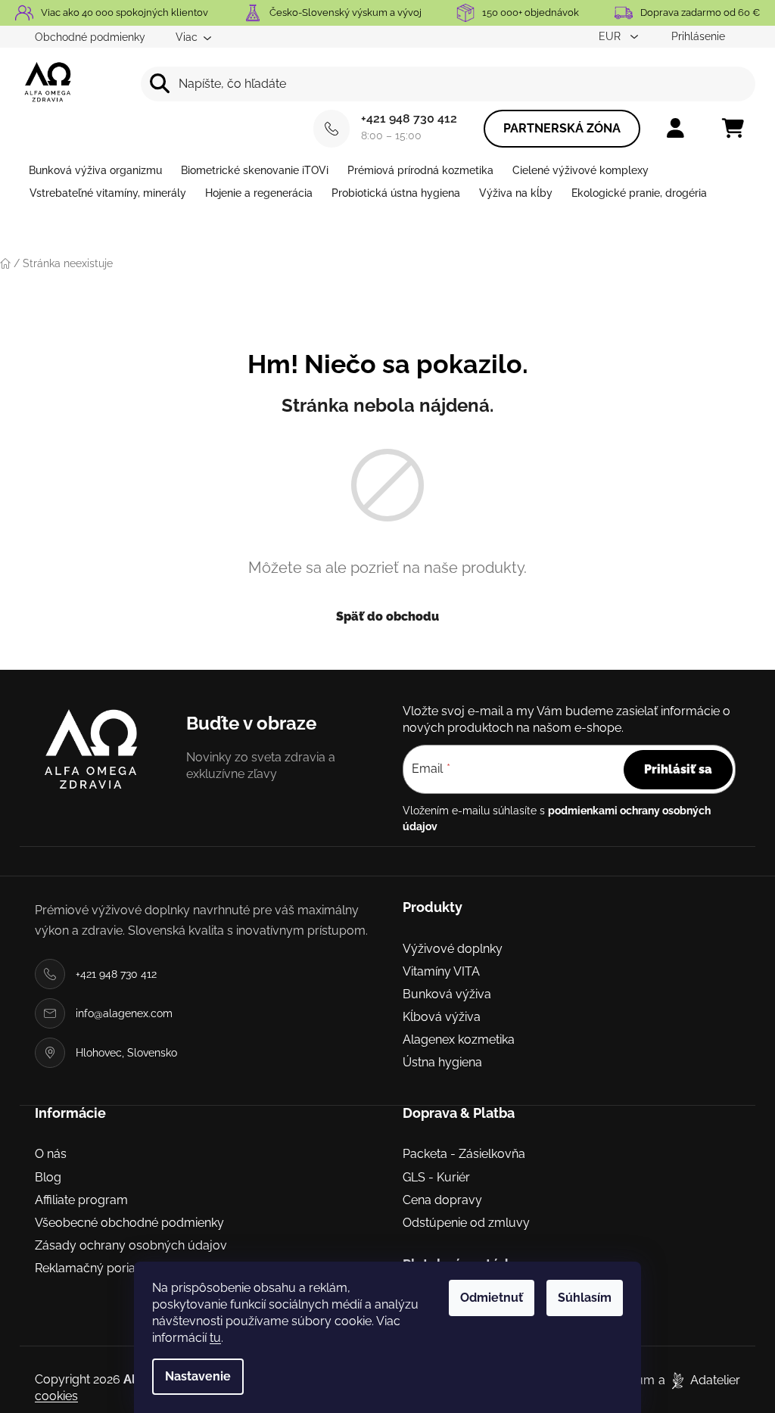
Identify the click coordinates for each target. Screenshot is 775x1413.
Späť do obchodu (387, 616)
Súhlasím (585, 1297)
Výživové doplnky (453, 948)
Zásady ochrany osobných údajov (131, 1245)
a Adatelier (699, 1380)
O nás (51, 1154)
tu (215, 1338)
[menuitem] (95, 170)
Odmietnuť (491, 1297)
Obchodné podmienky (90, 37)
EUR (611, 36)
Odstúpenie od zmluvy (466, 1222)
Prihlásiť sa (678, 769)
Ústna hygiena (442, 1062)
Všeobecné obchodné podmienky (129, 1222)
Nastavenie (198, 1376)
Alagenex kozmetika (459, 1039)
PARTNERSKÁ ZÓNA (562, 128)
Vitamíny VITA (441, 971)
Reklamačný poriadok (96, 1268)
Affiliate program (81, 1200)
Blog (48, 1177)
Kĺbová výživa (442, 1017)
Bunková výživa (447, 994)
